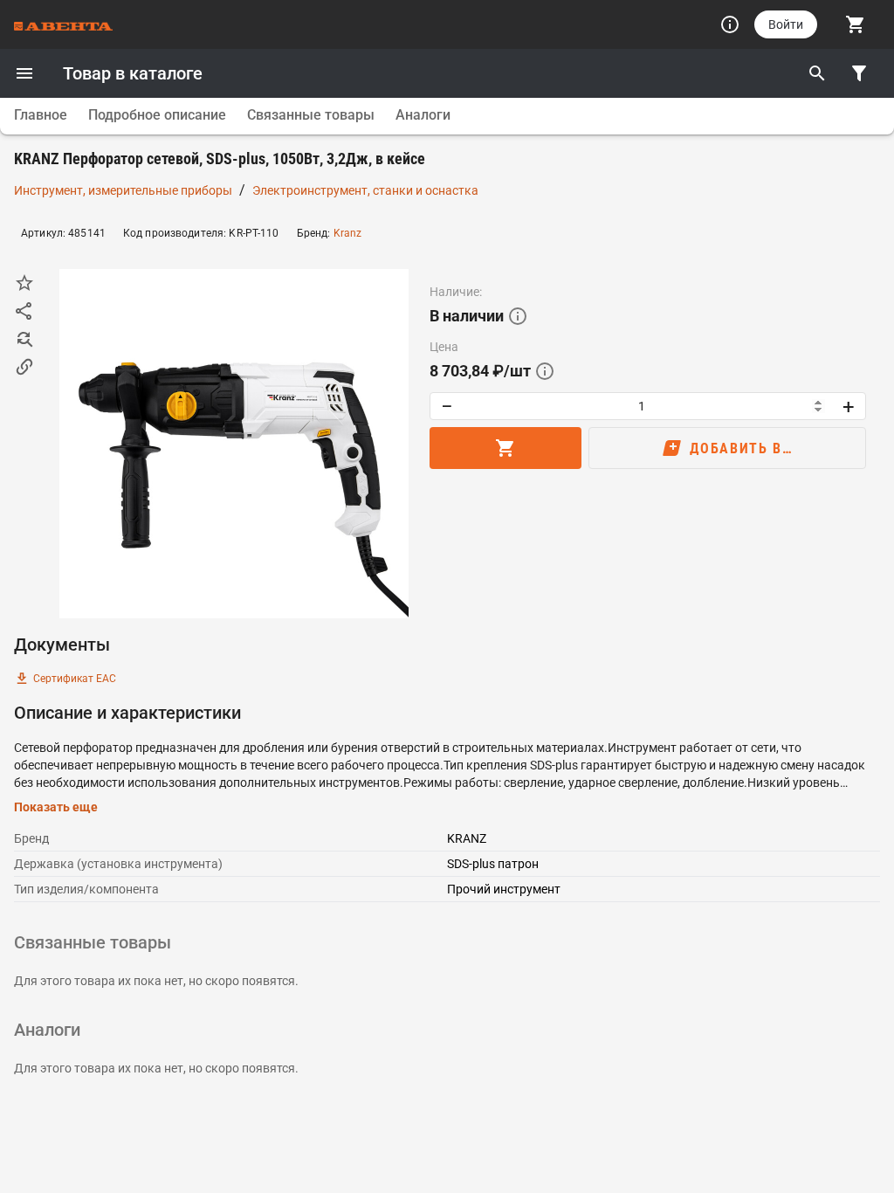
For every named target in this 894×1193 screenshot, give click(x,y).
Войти (785, 24)
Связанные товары (311, 115)
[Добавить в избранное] (24, 283)
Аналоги (422, 115)
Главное (40, 115)
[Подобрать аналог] (24, 339)
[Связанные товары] (24, 367)
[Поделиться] (24, 311)
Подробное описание (157, 115)
